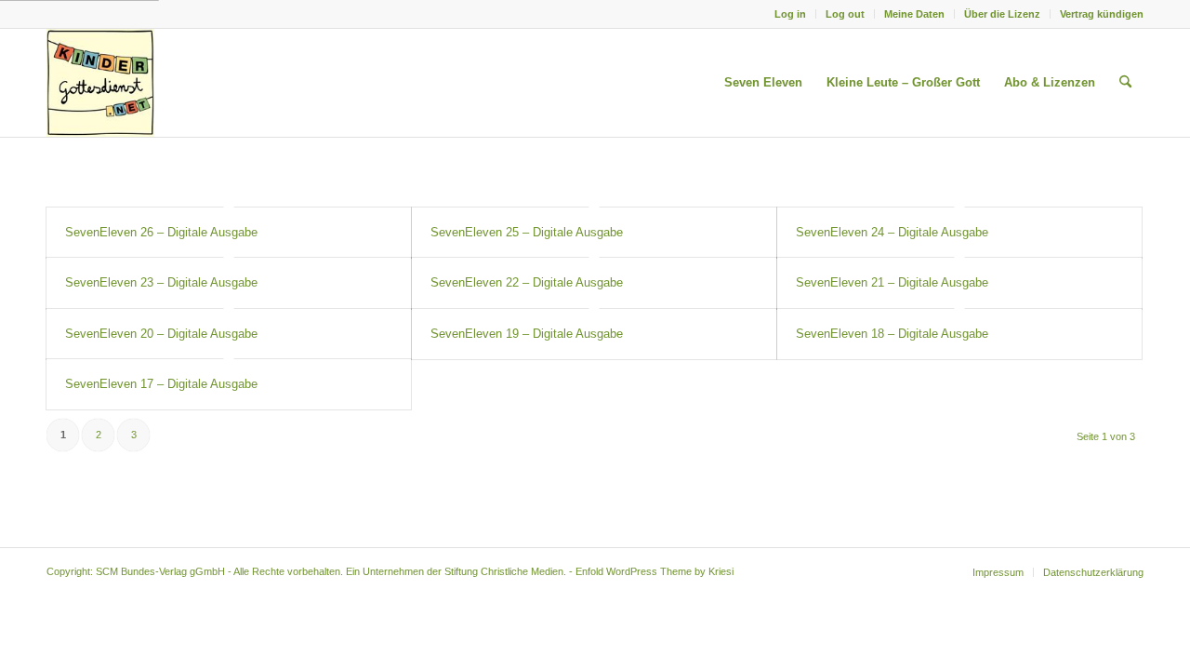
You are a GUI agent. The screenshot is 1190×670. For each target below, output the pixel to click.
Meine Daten (914, 14)
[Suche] (1125, 83)
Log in (790, 14)
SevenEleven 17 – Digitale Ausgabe (161, 384)
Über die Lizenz (1002, 14)
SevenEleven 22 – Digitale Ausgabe (526, 282)
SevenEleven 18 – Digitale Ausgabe (892, 334)
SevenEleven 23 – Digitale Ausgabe (161, 282)
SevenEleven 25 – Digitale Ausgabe (526, 232)
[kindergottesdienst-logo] (100, 83)
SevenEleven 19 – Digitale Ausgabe (526, 334)
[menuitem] (790, 14)
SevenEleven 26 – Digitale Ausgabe (161, 232)
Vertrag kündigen (1102, 14)
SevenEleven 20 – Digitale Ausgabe (161, 334)
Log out (845, 14)
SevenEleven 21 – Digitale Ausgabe (892, 282)
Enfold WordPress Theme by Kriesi (654, 571)
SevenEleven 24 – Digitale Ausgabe (892, 232)
